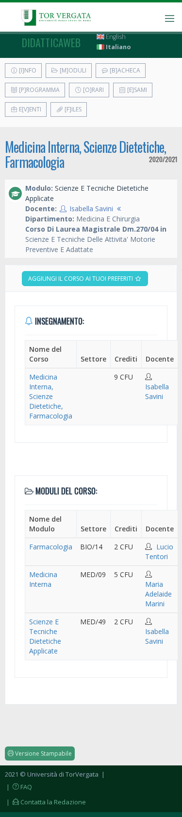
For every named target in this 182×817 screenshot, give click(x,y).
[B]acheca (124, 70)
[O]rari (93, 90)
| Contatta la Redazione (45, 802)
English (115, 37)
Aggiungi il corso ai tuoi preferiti (81, 278)
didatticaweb (51, 42)
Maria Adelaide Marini (158, 594)
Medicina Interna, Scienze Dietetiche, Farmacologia (85, 154)
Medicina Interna (43, 579)
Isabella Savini (91, 208)
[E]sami (136, 90)
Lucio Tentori (159, 551)
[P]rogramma (38, 90)
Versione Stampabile (43, 753)
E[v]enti (29, 109)
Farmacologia (50, 546)
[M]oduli (72, 70)
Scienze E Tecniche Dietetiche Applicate (45, 636)
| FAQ (18, 786)
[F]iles (72, 109)
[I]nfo (26, 70)
